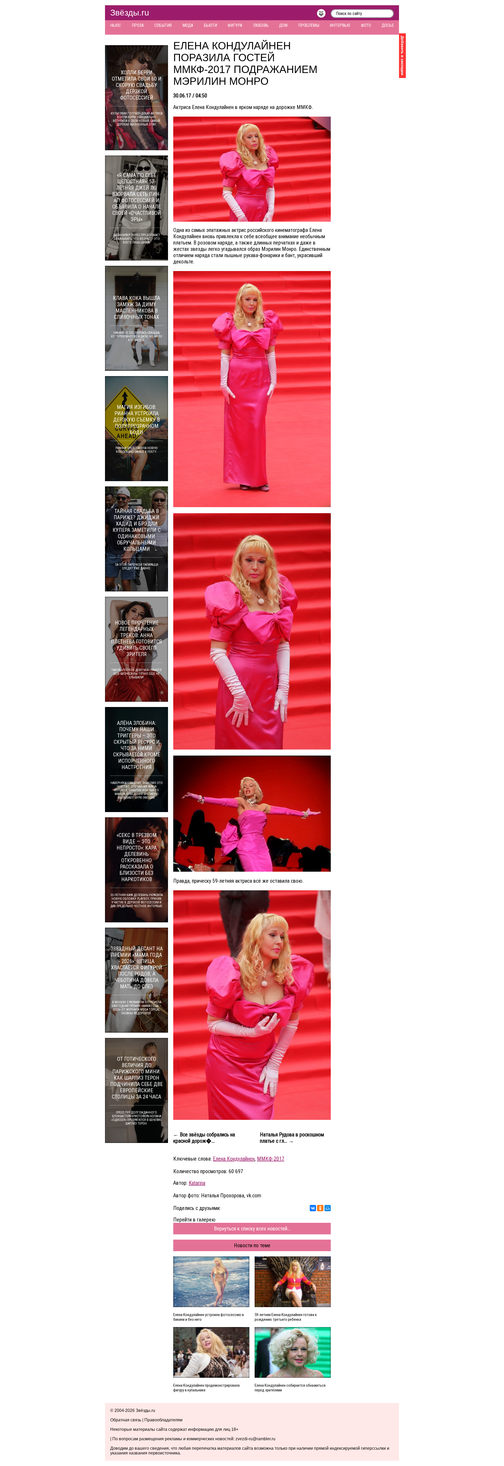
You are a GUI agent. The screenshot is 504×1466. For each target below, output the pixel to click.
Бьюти (210, 25)
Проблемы (308, 25)
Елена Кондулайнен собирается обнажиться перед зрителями (290, 1387)
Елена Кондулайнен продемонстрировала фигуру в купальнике (206, 1387)
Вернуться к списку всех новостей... (252, 1228)
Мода (187, 25)
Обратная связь (125, 1420)
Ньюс (115, 25)
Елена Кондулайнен (234, 1159)
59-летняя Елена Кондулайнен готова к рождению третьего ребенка (286, 1317)
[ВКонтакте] (313, 1208)
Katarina (197, 1183)
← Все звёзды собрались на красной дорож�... (204, 1137)
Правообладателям (163, 1420)
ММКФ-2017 (270, 1159)
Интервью (340, 25)
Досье (388, 25)
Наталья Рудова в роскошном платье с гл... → (292, 1137)
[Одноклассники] (320, 1208)
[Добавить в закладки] (402, 55)
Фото (366, 25)
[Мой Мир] (327, 1208)
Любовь (261, 25)
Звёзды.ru (129, 12)
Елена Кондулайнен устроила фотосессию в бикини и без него (208, 1317)
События (163, 25)
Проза (138, 25)
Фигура (235, 25)
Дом (283, 25)
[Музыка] (324, 14)
